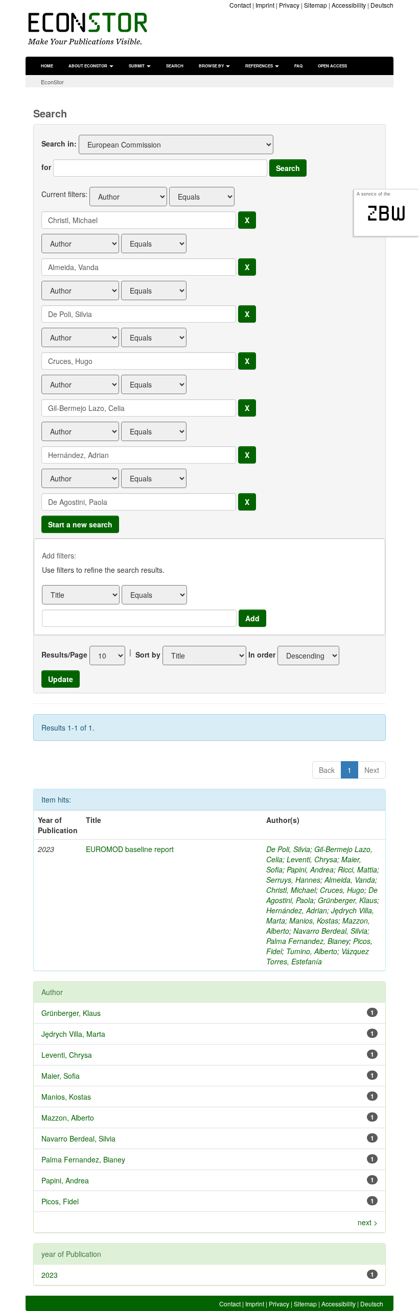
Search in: (59, 143)
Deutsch (381, 5)
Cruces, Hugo (342, 890)
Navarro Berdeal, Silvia (330, 931)
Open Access (332, 65)
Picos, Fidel (60, 1201)
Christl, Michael (291, 890)
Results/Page (64, 654)
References (259, 65)
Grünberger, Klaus (347, 900)
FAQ (298, 65)
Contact (240, 5)
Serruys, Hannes (293, 880)
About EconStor (88, 65)
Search (174, 65)
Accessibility (349, 5)
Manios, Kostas (313, 920)
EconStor (52, 82)
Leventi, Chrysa (312, 859)
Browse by (212, 65)
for (46, 167)
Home (47, 65)
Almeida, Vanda (349, 880)
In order (261, 654)
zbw (386, 213)
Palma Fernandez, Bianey (307, 941)
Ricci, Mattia (357, 869)
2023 (49, 1275)
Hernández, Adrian (296, 910)
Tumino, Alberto (311, 951)
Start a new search (80, 524)
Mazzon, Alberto (67, 1117)
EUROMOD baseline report (130, 849)
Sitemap (315, 5)
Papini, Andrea (310, 869)
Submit (137, 65)
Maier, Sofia (60, 1076)
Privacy (289, 5)
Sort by (147, 654)
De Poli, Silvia (288, 849)
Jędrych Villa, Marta (73, 1034)
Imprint (264, 5)
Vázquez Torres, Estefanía (317, 956)
